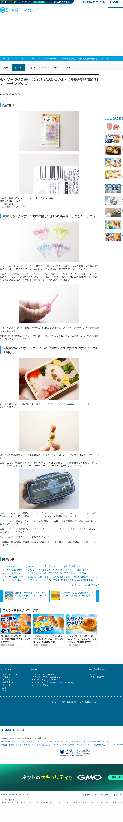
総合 (6, 67)
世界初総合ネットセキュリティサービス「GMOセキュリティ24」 (24, 742)
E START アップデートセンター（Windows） (53, 682)
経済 (56, 67)
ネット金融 (105, 803)
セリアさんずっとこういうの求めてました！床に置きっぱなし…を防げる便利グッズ (42, 566)
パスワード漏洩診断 (56, 742)
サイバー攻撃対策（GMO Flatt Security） (77, 745)
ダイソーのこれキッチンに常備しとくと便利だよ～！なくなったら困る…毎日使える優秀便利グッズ (49, 576)
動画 (4, 688)
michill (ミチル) (91, 585)
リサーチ (86, 803)
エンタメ (31, 67)
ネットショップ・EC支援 (29, 803)
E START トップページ (9, 59)
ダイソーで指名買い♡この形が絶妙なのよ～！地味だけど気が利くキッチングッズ (75, 59)
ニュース (6, 685)
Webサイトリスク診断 (73, 742)
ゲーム (5, 690)
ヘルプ (93, 674)
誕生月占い (7, 682)
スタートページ (9, 674)
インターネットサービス (10, 803)
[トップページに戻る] (11, 10)
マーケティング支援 (73, 803)
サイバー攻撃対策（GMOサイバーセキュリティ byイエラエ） (39, 745)
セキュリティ (59, 803)
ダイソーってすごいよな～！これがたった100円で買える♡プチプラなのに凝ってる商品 (44, 573)
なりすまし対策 (99, 745)
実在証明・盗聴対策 (8, 745)
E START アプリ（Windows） (46, 679)
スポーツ (68, 67)
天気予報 (6, 677)
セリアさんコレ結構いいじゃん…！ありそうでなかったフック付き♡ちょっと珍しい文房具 (45, 570)
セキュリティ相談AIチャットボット (96, 741)
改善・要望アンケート (100, 677)
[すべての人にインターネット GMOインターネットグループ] (102, 2)
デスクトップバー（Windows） (47, 677)
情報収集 (95, 803)
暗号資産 (115, 803)
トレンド (25, 59)
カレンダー (7, 679)
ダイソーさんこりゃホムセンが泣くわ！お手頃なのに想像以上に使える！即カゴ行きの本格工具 (47, 580)
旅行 (44, 67)
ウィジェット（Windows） (45, 674)
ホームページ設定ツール (43, 685)
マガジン (34, 59)
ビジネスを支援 (46, 803)
